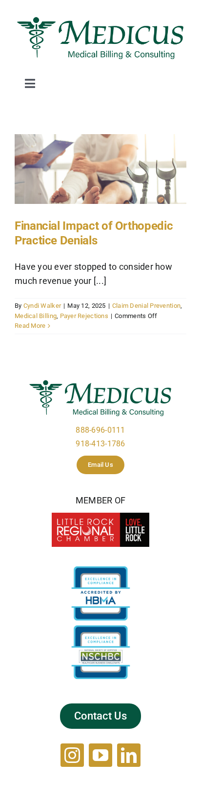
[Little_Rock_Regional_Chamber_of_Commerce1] (100, 517)
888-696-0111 (100, 430)
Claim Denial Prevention (146, 305)
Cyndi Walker (42, 305)
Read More (30, 325)
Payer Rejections (84, 316)
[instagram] (72, 755)
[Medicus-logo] (100, 19)
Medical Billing (36, 316)
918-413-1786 (100, 443)
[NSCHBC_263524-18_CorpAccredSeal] (100, 629)
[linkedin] (129, 755)
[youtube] (100, 755)
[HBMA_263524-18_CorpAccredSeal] (100, 570)
